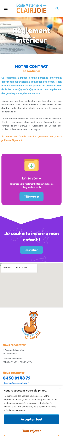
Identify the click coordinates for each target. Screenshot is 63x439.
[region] (31, 412)
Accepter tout (31, 419)
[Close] (60, 388)
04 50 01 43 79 (16, 378)
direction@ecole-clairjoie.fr (16, 383)
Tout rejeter (31, 431)
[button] (6, 8)
